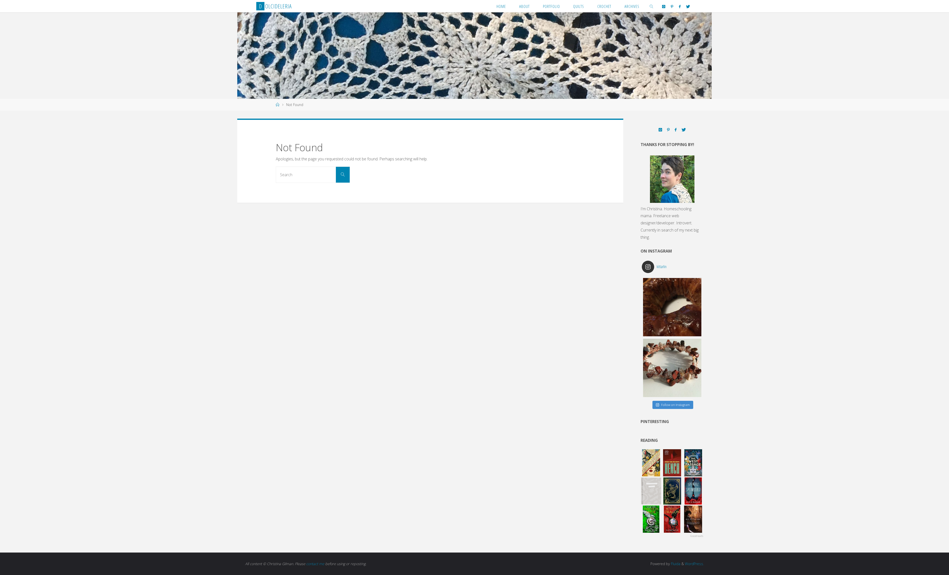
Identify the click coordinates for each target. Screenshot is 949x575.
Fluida (675, 563)
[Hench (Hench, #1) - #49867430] (672, 462)
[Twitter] (688, 6)
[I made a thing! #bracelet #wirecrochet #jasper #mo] (672, 368)
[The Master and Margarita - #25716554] (651, 462)
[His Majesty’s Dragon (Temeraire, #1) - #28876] (672, 519)
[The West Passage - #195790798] (693, 462)
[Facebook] (679, 6)
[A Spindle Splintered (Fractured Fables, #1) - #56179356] (693, 491)
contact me (315, 563)
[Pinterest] (672, 6)
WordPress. (694, 563)
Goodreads (696, 536)
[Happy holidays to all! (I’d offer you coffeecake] (672, 307)
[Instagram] (663, 6)
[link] (651, 6)
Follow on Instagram (675, 405)
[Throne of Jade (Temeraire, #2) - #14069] (651, 519)
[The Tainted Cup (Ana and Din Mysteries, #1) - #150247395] (672, 491)
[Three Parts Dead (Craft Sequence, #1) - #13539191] (693, 519)
